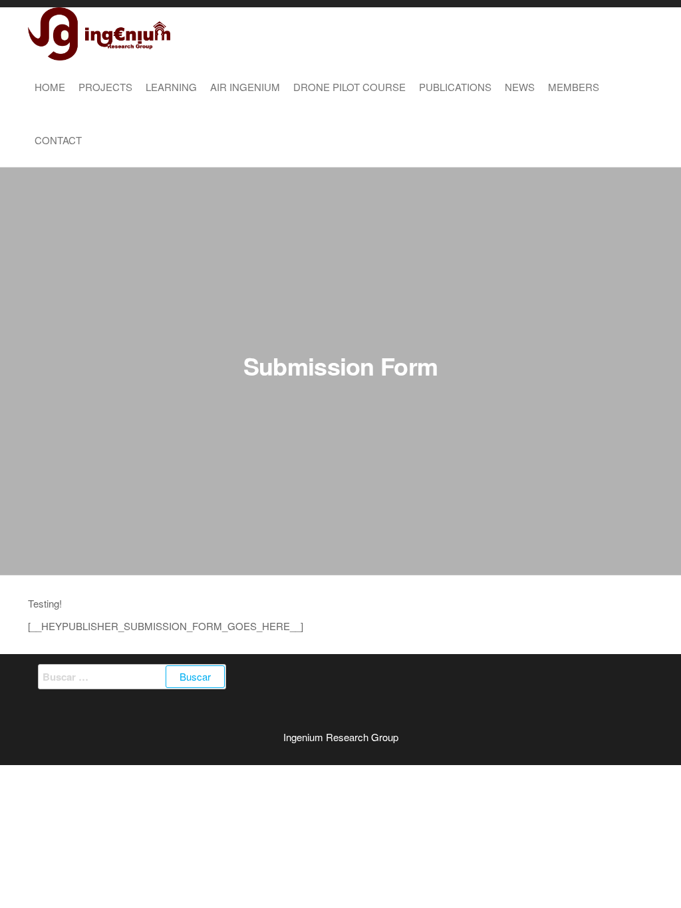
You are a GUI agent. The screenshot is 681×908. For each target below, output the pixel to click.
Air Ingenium (245, 87)
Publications (455, 87)
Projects (105, 87)
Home (50, 87)
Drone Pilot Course (349, 87)
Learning (171, 87)
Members (573, 87)
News (520, 87)
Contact (58, 140)
